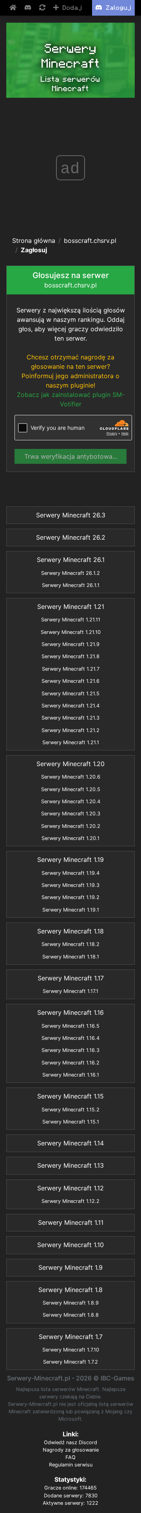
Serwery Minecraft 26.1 (71, 560)
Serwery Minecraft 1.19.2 (70, 897)
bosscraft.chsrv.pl (90, 240)
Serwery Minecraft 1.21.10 (71, 632)
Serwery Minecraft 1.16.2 (70, 1063)
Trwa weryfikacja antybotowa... (70, 456)
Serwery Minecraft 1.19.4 (70, 873)
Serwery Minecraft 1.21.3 (70, 718)
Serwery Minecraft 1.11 (70, 1222)
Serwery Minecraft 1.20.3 (70, 814)
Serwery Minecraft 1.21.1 (70, 742)
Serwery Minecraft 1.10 (70, 1245)
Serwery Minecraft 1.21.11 (70, 620)
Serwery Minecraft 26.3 (70, 515)
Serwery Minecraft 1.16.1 (70, 1075)
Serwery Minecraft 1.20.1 (70, 838)
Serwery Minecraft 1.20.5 (70, 789)
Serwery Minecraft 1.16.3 (70, 1050)
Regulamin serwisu (70, 1465)
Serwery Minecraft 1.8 (70, 1290)
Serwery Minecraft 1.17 (71, 978)
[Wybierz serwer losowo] (43, 8)
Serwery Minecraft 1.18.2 (70, 944)
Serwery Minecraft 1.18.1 (70, 957)
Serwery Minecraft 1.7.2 (70, 1362)
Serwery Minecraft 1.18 (70, 931)
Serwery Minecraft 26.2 (70, 537)
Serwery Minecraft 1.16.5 (70, 1026)
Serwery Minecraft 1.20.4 (70, 801)
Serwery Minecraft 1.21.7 (70, 669)
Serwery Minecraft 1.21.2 (70, 730)
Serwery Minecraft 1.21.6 (70, 681)
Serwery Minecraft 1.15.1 (70, 1122)
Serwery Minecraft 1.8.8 (71, 1315)
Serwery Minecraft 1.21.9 (70, 644)
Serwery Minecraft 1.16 (70, 1012)
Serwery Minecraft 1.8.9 (71, 1303)
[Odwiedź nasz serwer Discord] (28, 8)
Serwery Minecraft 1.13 (70, 1165)
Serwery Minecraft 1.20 (70, 764)
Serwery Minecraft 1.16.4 (70, 1038)
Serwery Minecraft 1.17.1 (70, 991)
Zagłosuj (34, 250)
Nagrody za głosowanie (71, 1450)
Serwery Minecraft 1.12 (70, 1188)
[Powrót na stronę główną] (13, 8)
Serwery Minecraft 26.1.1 (70, 585)
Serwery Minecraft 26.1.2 (70, 573)
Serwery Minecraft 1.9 (70, 1267)
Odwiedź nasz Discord (70, 1442)
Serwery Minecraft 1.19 (70, 859)
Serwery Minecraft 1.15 (70, 1096)
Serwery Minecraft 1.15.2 (70, 1110)
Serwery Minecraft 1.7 (71, 1337)
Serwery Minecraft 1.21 (70, 606)
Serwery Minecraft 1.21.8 (70, 656)
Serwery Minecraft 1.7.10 (70, 1350)
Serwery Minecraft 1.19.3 (70, 885)
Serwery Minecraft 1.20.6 (70, 777)
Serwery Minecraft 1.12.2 (70, 1201)
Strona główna (33, 240)
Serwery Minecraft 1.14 (70, 1143)
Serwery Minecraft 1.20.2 (70, 826)
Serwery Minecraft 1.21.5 (70, 693)
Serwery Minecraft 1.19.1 (70, 910)
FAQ (70, 1457)
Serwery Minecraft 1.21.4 (70, 706)
